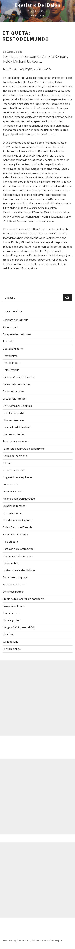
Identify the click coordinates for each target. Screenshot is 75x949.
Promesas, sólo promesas (18, 556)
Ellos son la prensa (13, 420)
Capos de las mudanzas (16, 384)
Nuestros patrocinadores (18, 520)
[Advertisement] (37, 698)
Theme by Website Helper (47, 940)
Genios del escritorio (15, 455)
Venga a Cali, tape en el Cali (19, 627)
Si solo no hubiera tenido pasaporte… (24, 598)
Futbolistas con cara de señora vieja (24, 448)
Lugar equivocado (13, 491)
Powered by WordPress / (17, 940)
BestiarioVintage (13, 348)
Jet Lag (7, 463)
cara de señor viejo (37, 186)
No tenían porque (13, 513)
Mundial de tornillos (14, 505)
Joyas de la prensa (13, 470)
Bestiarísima (10, 355)
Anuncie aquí (10, 327)
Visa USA (8, 634)
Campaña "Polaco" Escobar (19, 377)
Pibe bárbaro (10, 541)
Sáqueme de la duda (15, 584)
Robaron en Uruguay (15, 577)
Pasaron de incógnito (15, 534)
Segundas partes (13, 591)
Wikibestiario (10, 641)
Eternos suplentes (14, 434)
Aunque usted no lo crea (17, 334)
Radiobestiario (11, 563)
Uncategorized (11, 620)
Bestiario (8, 341)
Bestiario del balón (37, 5)
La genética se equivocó (17, 477)
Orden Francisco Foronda (17, 527)
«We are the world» (35, 238)
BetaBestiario (11, 370)
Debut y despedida (14, 413)
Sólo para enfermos (14, 606)
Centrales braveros (14, 391)
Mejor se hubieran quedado (19, 498)
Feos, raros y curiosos (15, 441)
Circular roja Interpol (14, 398)
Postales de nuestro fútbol (18, 548)
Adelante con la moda (15, 320)
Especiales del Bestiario (17, 427)
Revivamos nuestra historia (19, 570)
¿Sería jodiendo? (12, 649)
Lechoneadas (11, 484)
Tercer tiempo (11, 613)
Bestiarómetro (11, 362)
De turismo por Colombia (17, 405)
